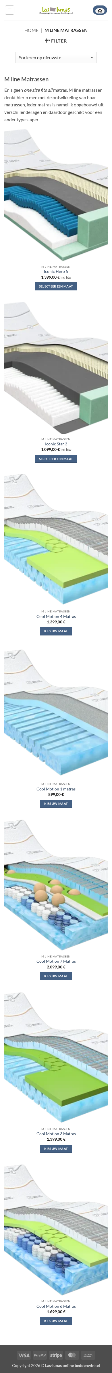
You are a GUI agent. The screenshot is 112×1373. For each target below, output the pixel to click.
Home (31, 30)
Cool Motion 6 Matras (56, 1306)
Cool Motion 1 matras (56, 789)
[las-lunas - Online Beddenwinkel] (56, 9)
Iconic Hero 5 (56, 271)
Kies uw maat (56, 631)
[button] (9, 10)
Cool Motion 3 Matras (56, 1133)
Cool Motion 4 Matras (56, 616)
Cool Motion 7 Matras (56, 961)
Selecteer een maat (56, 286)
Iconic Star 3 (56, 444)
